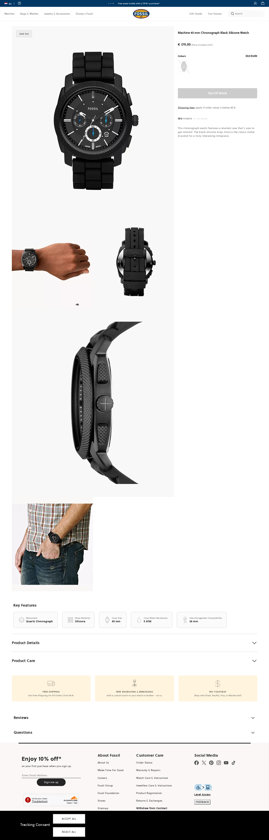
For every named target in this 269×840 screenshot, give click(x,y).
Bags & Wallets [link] (29, 14)
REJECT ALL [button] (69, 832)
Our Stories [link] (215, 14)
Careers (102, 778)
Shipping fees (186, 107)
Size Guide (251, 55)
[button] (10, 3)
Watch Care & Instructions (152, 778)
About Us (103, 762)
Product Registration (149, 793)
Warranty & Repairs (148, 770)
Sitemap (103, 808)
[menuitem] (9, 14)
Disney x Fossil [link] (84, 14)
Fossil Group (105, 785)
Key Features (25, 605)
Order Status (144, 762)
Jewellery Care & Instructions (154, 785)
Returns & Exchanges (149, 800)
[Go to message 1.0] (108, 3)
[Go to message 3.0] (113, 3)
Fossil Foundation (108, 793)
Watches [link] (9, 14)
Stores (102, 800)
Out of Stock (217, 93)
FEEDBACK (202, 802)
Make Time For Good (111, 770)
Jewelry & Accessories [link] (57, 14)
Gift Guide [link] (195, 14)
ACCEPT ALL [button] (69, 819)
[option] (93, 120)
